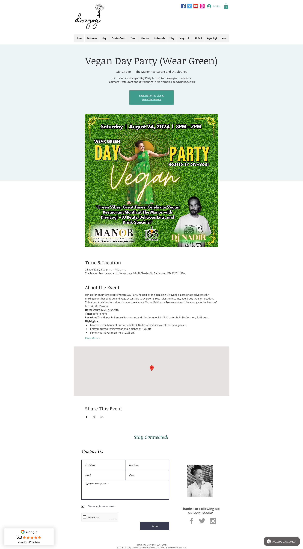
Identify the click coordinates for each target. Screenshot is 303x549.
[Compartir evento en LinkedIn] (102, 417)
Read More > (92, 338)
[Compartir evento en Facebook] (86, 417)
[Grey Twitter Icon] (202, 521)
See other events (151, 99)
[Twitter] (189, 6)
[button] (226, 6)
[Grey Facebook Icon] (191, 521)
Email (164, 544)
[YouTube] (195, 6)
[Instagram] (202, 6)
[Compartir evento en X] (94, 417)
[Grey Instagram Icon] (213, 521)
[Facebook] (183, 6)
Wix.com (182, 547)
